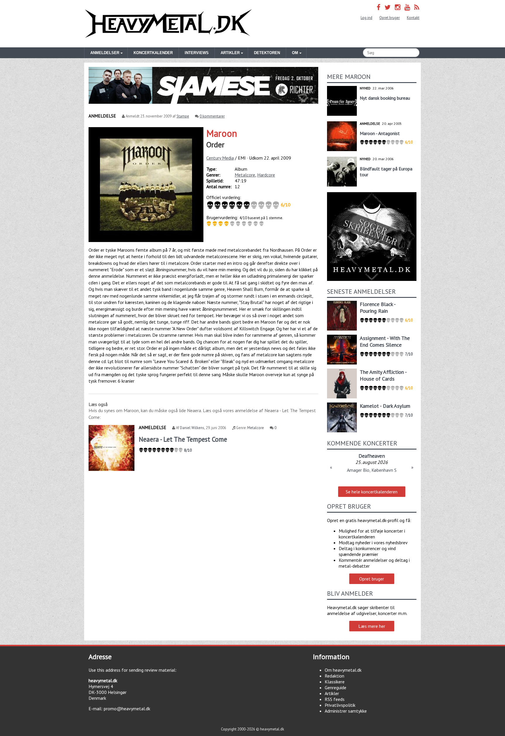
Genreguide (335, 687)
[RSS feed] (416, 7)
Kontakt (413, 17)
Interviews (197, 53)
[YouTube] (407, 7)
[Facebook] (379, 7)
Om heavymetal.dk (343, 670)
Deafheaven (372, 455)
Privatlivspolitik (340, 705)
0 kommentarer (212, 116)
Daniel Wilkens (192, 427)
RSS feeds (335, 699)
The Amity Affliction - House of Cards (383, 375)
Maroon (221, 133)
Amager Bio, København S (372, 470)
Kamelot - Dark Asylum (385, 405)
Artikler (332, 693)
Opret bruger (389, 17)
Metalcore (245, 175)
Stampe (183, 116)
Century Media (220, 158)
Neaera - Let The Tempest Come (183, 439)
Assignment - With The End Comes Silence (385, 341)
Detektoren (267, 53)
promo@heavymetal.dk (127, 708)
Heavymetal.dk (168, 23)
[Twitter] (388, 7)
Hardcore (266, 175)
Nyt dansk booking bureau (385, 98)
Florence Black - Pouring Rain (377, 307)
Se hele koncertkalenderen (371, 492)
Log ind (366, 17)
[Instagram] (397, 7)
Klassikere (335, 682)
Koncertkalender (153, 53)
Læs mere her (371, 626)
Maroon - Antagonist (380, 133)
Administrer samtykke (346, 711)
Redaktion (334, 676)
